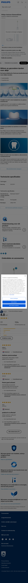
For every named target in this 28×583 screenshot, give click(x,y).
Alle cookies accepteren (14, 305)
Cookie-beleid (11, 294)
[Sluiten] (25, 275)
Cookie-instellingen (14, 298)
